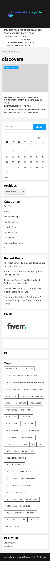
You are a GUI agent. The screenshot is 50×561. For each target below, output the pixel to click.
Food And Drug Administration (18, 471)
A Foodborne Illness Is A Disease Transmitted (25, 382)
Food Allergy (28, 451)
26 (19, 167)
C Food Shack (11, 444)
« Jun (6, 177)
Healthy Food (27, 33)
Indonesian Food (33, 30)
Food (6, 211)
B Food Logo (11, 417)
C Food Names (11, 437)
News (6, 248)
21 (31, 162)
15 (37, 156)
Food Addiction (12, 451)
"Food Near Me (12, 369)
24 (7, 167)
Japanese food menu (14, 30)
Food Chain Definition (15, 513)
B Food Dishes (35, 403)
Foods (22, 520)
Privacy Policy (14, 46)
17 (7, 162)
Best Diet (21, 36)
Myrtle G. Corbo (13, 106)
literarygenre (10, 542)
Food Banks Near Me (14, 499)
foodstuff (33, 520)
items (17, 526)
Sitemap (26, 46)
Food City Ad (11, 520)
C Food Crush (33, 430)
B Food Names (26, 417)
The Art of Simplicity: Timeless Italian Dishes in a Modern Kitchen (24, 264)
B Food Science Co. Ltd (15, 430)
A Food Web (21, 403)
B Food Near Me (12, 423)
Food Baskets (32, 499)
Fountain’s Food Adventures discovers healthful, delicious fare (23, 100)
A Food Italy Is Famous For (31, 396)
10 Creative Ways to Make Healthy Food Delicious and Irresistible (22, 282)
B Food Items (26, 410)
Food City (31, 513)
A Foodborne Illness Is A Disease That (21, 375)
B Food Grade (11, 410)
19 (19, 162)
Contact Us (28, 42)
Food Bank (26, 485)
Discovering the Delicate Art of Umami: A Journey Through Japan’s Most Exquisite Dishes (22, 300)
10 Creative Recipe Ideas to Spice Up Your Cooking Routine (23, 273)
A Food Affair (27, 369)
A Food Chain (11, 396)
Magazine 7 (29, 557)
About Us (25, 39)
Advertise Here (14, 42)
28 (31, 167)
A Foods (9, 403)
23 (43, 162)
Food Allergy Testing (15, 465)
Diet (33, 444)
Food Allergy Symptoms (16, 458)
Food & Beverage (12, 216)
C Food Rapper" (27, 437)
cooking (24, 444)
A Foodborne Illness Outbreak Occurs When (24, 389)
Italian (8, 526)
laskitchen (8, 546)
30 (43, 167)
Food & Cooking (12, 33)
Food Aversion (12, 485)
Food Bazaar (11, 506)
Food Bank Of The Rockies (16, 492)
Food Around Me (28, 478)
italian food (10, 36)
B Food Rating (28, 423)
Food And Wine (12, 478)
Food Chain (25, 506)
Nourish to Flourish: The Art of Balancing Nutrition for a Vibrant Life (22, 290)
